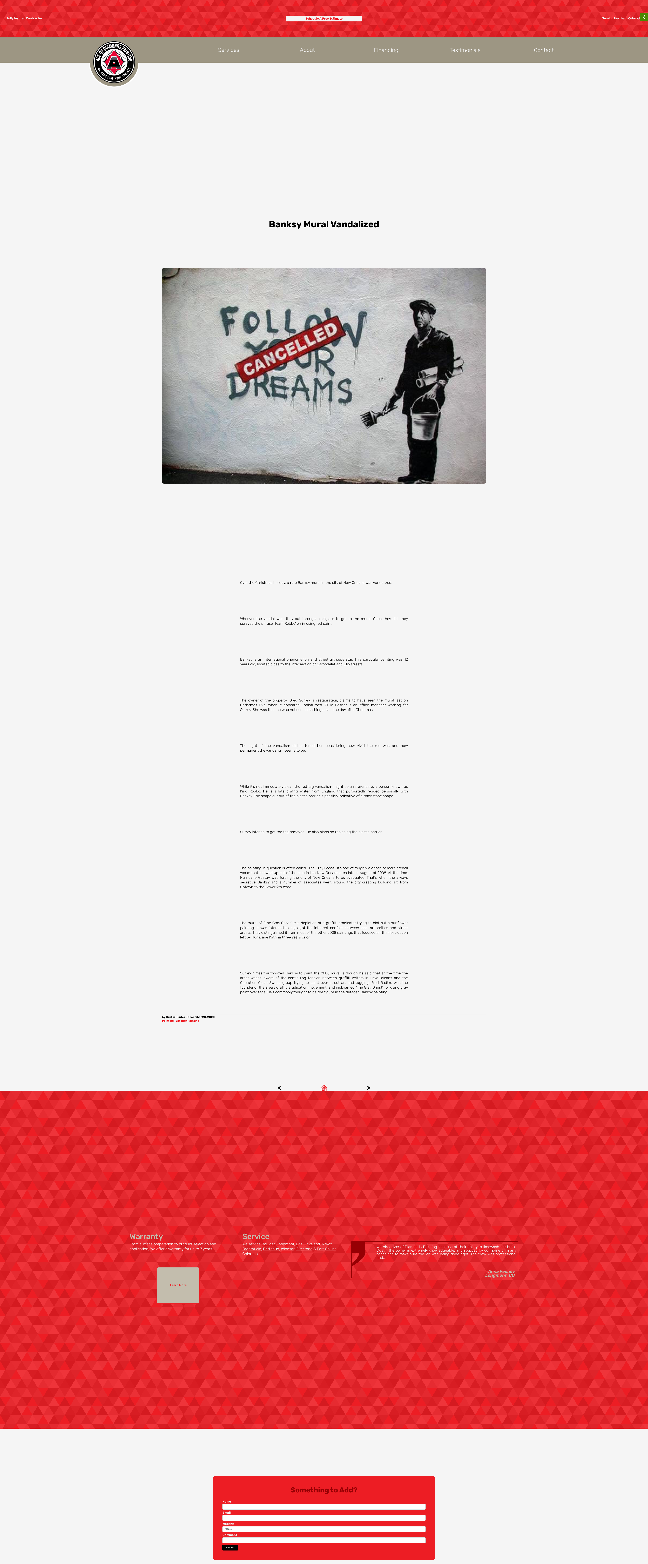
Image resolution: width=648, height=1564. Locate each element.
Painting (168, 1020)
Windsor (287, 1249)
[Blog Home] (324, 1088)
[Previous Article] (279, 1088)
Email (226, 1513)
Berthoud (271, 1249)
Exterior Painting (188, 1020)
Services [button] (228, 50)
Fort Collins (326, 1249)
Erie (299, 1244)
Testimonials (465, 50)
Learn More (178, 1285)
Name (226, 1501)
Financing (386, 50)
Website (228, 1524)
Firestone (304, 1249)
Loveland (312, 1244)
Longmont (285, 1244)
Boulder (268, 1244)
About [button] (307, 50)
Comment (229, 1535)
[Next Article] (369, 1088)
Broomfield (251, 1249)
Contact (544, 50)
